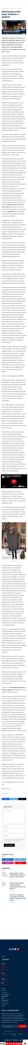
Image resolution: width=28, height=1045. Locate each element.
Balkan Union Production (18, 1031)
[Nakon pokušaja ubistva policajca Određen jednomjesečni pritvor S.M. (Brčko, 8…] (5, 884)
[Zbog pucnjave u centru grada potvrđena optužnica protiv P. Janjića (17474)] (5, 874)
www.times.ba (4, 985)
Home (3, 8)
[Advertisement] (14, 920)
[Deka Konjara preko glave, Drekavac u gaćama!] (14, 33)
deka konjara (5, 793)
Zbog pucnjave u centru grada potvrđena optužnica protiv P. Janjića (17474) (17, 875)
